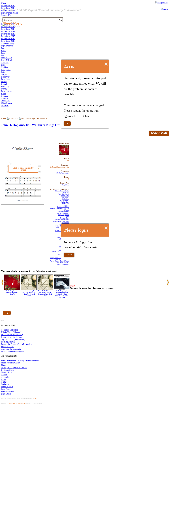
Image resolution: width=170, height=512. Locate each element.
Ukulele (66, 205)
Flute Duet (65, 203)
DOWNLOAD (159, 133)
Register (7, 320)
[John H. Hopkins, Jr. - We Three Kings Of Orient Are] (64, 154)
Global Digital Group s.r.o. (17, 403)
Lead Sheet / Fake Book (61, 221)
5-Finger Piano (64, 200)
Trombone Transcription (61, 219)
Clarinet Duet (65, 202)
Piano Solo (65, 223)
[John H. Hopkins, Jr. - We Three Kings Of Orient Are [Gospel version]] (29, 289)
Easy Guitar (65, 195)
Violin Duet (65, 199)
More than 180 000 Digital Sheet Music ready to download (41, 10)
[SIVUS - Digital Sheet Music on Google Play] (161, 2)
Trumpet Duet (64, 218)
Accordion (65, 197)
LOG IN (69, 255)
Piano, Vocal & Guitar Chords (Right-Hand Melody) (59, 258)
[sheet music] (11, 25)
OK (67, 123)
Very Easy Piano (63, 215)
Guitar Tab (65, 192)
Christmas (13, 118)
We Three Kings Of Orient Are (34, 118)
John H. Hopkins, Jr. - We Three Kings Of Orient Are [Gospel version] (28, 293)
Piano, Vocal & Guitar (62, 191)
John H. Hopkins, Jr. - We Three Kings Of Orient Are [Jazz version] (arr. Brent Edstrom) (62, 294)
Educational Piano (63, 211)
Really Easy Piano (63, 264)
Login (7, 313)
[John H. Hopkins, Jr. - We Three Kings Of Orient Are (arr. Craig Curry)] (45, 289)
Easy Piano (65, 185)
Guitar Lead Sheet (63, 207)
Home (3, 118)
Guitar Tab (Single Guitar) (60, 251)
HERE (35, 398)
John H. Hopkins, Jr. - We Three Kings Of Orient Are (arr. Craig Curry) (45, 293)
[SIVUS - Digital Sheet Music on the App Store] (164, 9)
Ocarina (66, 216)
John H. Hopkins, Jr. (62, 173)
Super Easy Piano (63, 213)
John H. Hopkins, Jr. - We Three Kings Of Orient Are (37, 125)
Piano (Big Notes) (63, 194)
